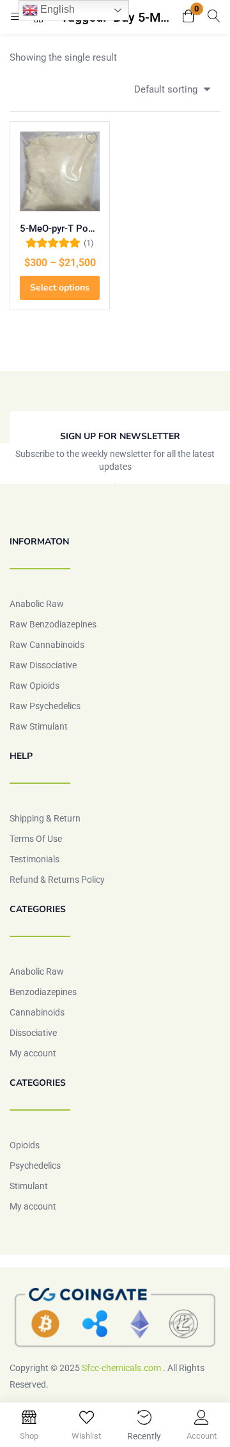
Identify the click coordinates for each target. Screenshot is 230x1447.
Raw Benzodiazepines (53, 624)
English (56, 9)
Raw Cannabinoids (47, 645)
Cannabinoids (37, 1012)
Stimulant (29, 1186)
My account (33, 1053)
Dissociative (33, 1033)
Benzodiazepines (43, 992)
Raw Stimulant (39, 726)
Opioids (25, 1145)
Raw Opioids (34, 685)
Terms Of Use (36, 839)
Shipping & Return (45, 818)
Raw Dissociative (43, 665)
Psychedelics (35, 1165)
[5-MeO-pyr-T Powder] (60, 171)
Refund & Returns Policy (57, 879)
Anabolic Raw (37, 604)
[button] (188, 17)
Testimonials (34, 859)
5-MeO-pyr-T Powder (60, 228)
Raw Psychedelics (45, 706)
